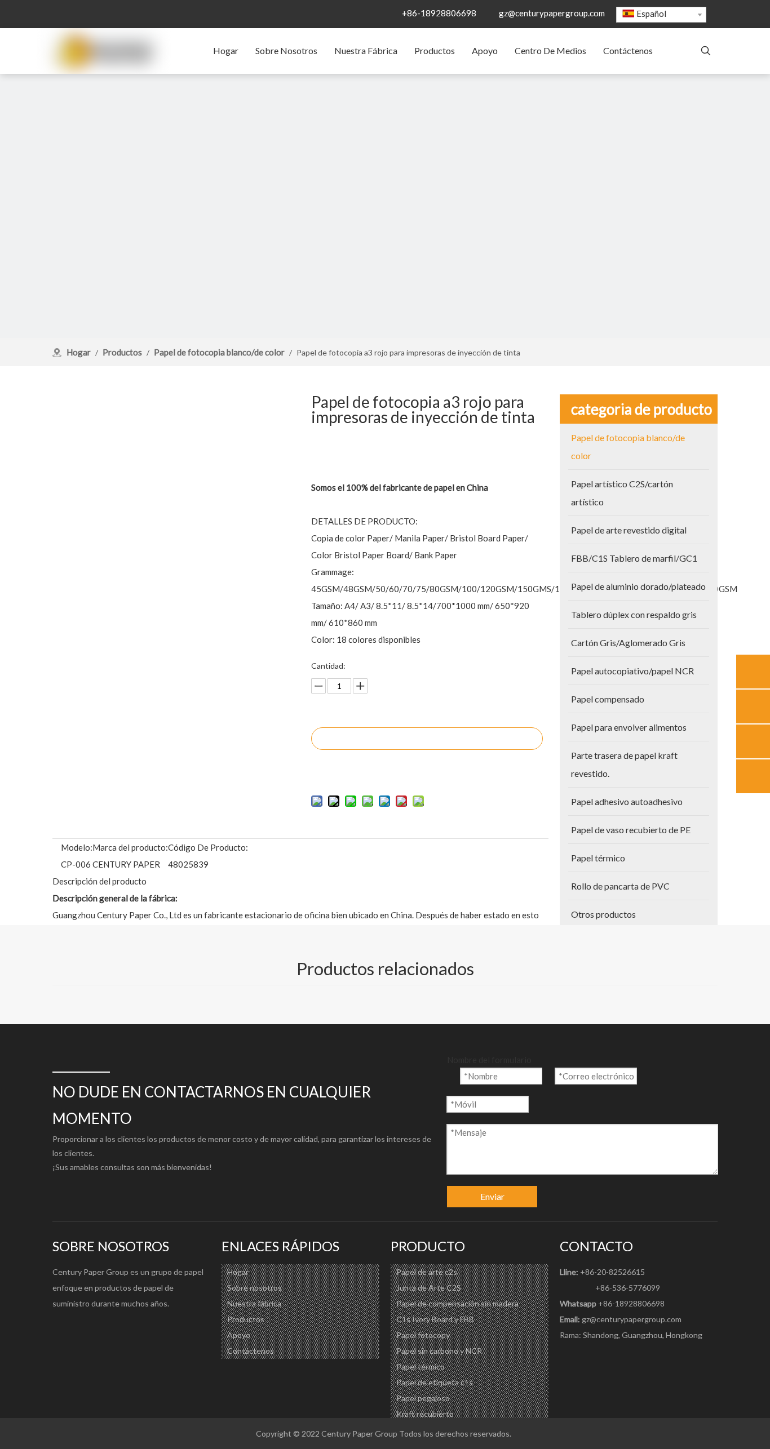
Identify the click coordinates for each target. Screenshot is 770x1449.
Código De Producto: (208, 847)
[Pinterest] (129, 1329)
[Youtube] (107, 1329)
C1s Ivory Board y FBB (435, 1319)
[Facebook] (61, 1329)
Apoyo (238, 1335)
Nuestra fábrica (254, 1303)
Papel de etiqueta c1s (434, 1382)
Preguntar (427, 738)
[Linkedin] (84, 1329)
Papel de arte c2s (426, 1272)
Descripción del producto (99, 881)
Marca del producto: (130, 847)
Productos (245, 1319)
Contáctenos (250, 1350)
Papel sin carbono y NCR (439, 1350)
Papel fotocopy (423, 1335)
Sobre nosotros (254, 1287)
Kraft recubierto (425, 1414)
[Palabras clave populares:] (706, 51)
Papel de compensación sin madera (457, 1303)
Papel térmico (420, 1366)
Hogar (238, 1272)
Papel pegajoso (423, 1398)
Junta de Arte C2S (428, 1287)
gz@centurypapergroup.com (552, 13)
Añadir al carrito (427, 766)
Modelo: (76, 847)
